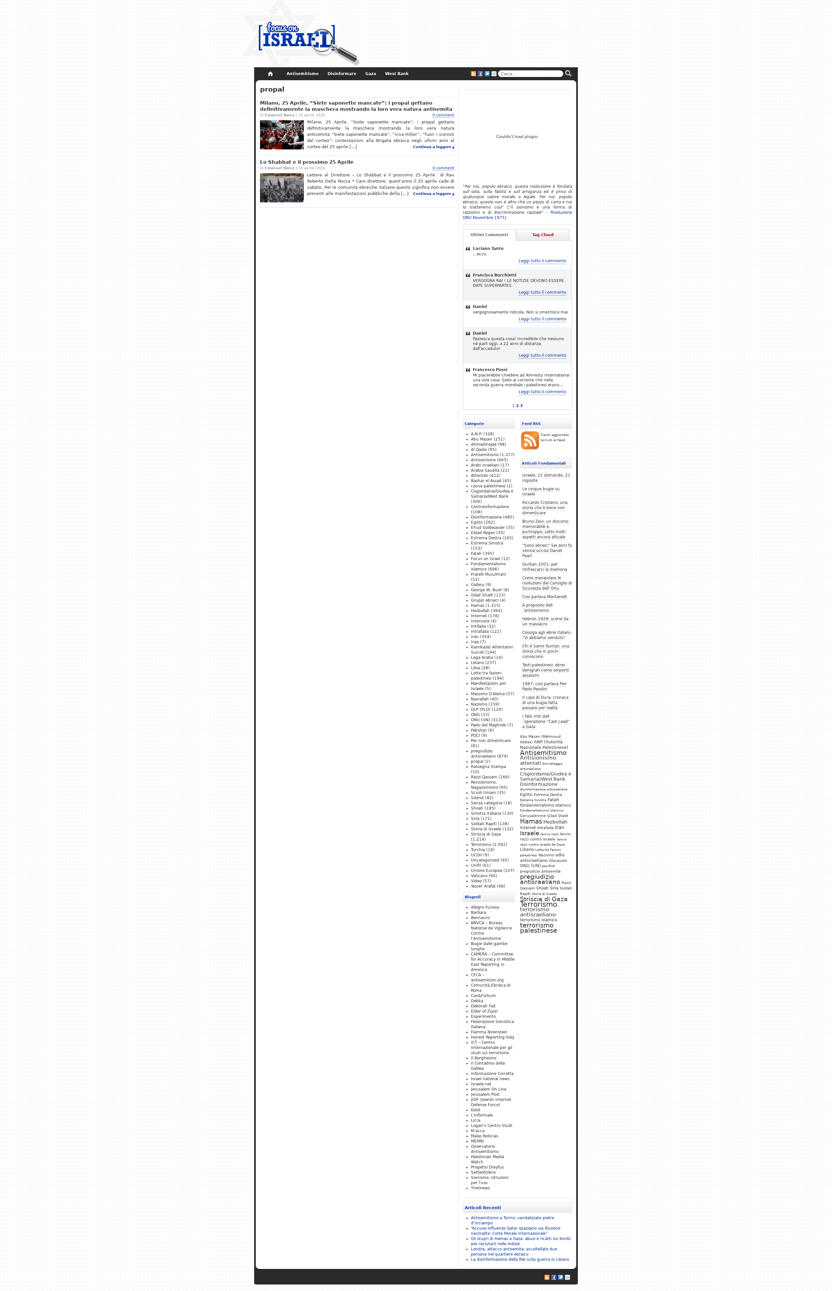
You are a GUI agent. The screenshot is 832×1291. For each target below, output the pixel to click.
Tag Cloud (543, 235)
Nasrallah (480, 699)
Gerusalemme (533, 815)
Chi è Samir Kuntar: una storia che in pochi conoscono (545, 651)
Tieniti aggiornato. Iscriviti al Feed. (555, 437)
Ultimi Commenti (489, 235)
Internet (528, 827)
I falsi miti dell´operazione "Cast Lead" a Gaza (546, 721)
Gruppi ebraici (485, 600)
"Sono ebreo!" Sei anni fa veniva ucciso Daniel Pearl (547, 550)
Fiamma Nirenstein (489, 1032)
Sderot (477, 798)
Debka (477, 1001)
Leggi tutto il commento (542, 261)
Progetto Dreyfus (487, 1167)
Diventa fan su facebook (480, 73)
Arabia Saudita (485, 470)
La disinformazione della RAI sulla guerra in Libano (520, 1259)
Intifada (478, 626)
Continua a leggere (432, 147)
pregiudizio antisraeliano (540, 879)
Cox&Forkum (483, 995)
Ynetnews (480, 1188)
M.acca (478, 1131)
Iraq (475, 642)
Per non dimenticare (491, 740)
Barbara (478, 912)
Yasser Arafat (483, 886)
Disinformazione (539, 784)
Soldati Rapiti (484, 824)
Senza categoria (486, 803)
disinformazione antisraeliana (543, 789)
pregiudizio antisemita (540, 871)
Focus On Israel (302, 34)
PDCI (475, 735)
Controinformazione (490, 507)
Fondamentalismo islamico (542, 810)
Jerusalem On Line (488, 1089)
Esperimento (483, 1016)
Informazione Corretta (492, 1073)
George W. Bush (486, 590)
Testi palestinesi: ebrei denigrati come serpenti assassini (545, 670)
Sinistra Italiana (486, 813)
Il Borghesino (483, 1058)
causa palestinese (488, 486)
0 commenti (443, 115)
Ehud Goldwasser (488, 527)
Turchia (478, 850)
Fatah (553, 799)
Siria (554, 888)
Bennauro (480, 917)
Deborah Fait (483, 1006)
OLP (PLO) (480, 709)
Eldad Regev (483, 532)
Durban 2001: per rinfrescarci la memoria (544, 567)
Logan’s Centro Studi (491, 1125)
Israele (529, 833)
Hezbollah (555, 821)
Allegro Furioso (485, 907)
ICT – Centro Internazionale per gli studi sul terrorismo (491, 1047)
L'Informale (482, 1115)
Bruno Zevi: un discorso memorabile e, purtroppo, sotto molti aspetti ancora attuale (545, 529)
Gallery (477, 584)
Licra (475, 1120)
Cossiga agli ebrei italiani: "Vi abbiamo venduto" (546, 635)
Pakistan (479, 730)
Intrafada (545, 828)
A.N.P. (476, 434)
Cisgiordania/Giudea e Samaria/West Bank (545, 776)
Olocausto (558, 860)
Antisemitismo (543, 753)
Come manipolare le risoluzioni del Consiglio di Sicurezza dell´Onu (547, 583)
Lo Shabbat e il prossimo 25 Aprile (307, 162)
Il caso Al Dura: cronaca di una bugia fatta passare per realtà (545, 702)
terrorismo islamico (538, 919)
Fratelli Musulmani (488, 574)
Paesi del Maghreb (488, 725)
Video (476, 881)
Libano (527, 849)
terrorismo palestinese (538, 927)
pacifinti (548, 866)
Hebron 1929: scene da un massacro (545, 621)
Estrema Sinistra (533, 800)
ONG (475, 714)
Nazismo (546, 855)
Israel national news (490, 1079)
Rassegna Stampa (488, 766)
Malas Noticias (484, 1136)
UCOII (476, 855)
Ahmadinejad (484, 444)
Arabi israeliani (485, 465)
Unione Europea (486, 870)
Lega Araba (482, 657)
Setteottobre (483, 1172)
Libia (475, 668)
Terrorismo (538, 904)
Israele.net (481, 1084)
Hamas (531, 821)
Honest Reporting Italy (492, 1037)
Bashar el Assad (486, 481)
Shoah (542, 888)
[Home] (270, 73)
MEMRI (477, 1141)
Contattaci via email (494, 73)
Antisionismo (538, 758)
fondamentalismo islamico (545, 805)
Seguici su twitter (487, 73)
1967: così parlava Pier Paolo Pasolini (544, 686)
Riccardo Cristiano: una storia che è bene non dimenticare (544, 507)
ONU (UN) (530, 865)
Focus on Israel (485, 558)
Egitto (526, 794)
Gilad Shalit (557, 816)
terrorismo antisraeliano (538, 912)
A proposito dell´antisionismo (537, 608)
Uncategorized (485, 860)
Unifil (476, 865)
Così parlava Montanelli (544, 596)
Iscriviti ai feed (473, 73)
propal (477, 761)
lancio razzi (549, 834)
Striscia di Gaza (544, 899)
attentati (530, 763)
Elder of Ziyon (484, 1011)
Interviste (480, 621)
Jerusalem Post (485, 1094)
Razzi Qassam (484, 777)
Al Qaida (479, 449)
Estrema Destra (548, 794)
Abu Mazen (481, 439)
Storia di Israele (544, 894)
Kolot (475, 1110)
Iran (560, 827)
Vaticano (479, 876)
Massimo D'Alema (488, 694)
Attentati (479, 475)
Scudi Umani (483, 792)
